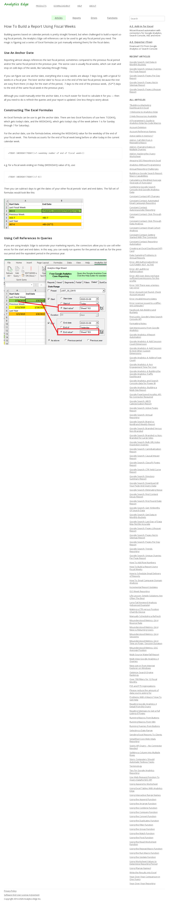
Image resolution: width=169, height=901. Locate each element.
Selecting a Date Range (141, 730)
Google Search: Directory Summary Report (142, 477)
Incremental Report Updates (144, 587)
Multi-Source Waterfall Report (144, 654)
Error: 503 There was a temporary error (144, 286)
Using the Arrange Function (143, 803)
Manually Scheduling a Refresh (145, 616)
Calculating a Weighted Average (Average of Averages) (145, 181)
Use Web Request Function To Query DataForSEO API (144, 778)
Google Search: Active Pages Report (144, 409)
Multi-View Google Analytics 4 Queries (144, 660)
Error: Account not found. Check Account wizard (145, 293)
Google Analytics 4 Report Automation (142, 336)
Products (41, 5)
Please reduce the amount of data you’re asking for (144, 691)
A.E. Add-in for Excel (141, 26)
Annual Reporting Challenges (144, 168)
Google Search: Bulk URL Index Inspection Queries (145, 443)
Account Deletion (138, 127)
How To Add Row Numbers (143, 562)
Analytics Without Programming (145, 164)
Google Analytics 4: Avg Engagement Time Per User (143, 366)
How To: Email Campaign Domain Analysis (146, 582)
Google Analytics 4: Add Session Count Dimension (145, 342)
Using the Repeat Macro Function (146, 848)
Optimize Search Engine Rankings (141, 674)
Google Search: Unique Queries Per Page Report (145, 70)
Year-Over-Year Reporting (142, 883)
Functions (112, 17)
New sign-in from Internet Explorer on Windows (142, 667)
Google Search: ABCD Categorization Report (141, 402)
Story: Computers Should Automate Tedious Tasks (142, 760)
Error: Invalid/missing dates (143, 298)
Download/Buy (62, 5)
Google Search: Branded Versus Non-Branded (146, 430)
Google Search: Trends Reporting (141, 550)
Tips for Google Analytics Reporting (142, 772)
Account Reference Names (143, 131)
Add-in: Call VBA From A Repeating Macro (141, 141)
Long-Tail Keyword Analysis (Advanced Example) (143, 604)
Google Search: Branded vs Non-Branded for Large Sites (146, 436)
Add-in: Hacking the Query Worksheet (142, 155)
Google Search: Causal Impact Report (144, 457)
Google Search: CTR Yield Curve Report (145, 471)
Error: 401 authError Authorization (139, 270)
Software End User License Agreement (21, 895)
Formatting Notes (138, 323)
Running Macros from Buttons (144, 717)
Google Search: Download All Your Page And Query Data (144, 484)
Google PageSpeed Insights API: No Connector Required (145, 396)
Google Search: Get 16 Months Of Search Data (145, 509)
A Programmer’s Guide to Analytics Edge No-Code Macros (145, 122)
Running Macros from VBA (142, 721)
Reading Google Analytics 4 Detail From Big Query (143, 705)
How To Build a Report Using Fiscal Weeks (144, 568)
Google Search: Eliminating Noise (146, 489)
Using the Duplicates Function (144, 820)
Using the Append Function (143, 799)
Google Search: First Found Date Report (146, 502)
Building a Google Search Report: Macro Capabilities (146, 174)
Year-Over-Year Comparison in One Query (145, 878)
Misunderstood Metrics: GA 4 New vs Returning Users (144, 628)
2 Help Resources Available (143, 116)
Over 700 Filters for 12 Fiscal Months (143, 680)
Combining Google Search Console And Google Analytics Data (144, 189)
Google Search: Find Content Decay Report (144, 495)
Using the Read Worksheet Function (143, 843)
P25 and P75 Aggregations (142, 685)
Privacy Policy (10, 891)
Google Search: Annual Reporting (141, 416)
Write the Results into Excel (143, 872)
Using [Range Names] (140, 868)
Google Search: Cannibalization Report (145, 450)
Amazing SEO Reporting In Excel (145, 160)
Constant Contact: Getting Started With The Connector (143, 236)
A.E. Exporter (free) (141, 42)
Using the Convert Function (143, 816)
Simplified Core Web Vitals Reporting (143, 740)
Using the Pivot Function (141, 837)
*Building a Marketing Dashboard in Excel (140, 106)
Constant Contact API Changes (145, 196)
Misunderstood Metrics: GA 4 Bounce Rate (144, 621)
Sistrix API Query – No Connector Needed (146, 747)
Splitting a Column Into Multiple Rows (145, 754)
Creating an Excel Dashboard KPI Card (146, 249)
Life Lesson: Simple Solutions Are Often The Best (146, 597)
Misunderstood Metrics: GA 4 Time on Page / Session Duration (146, 642)
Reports (76, 17)
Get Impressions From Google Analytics (144, 329)
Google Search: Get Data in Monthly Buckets (143, 63)
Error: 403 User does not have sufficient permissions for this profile (144, 278)
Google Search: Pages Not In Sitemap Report (144, 84)
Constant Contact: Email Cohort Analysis (145, 229)
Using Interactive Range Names (145, 795)
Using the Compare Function (144, 812)
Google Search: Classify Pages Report (145, 464)
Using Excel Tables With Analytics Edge (146, 789)
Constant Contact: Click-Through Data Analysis (145, 222)
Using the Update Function (143, 857)
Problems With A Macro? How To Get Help (146, 698)
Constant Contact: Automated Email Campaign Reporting (144, 202)
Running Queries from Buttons (145, 726)
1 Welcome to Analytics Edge (144, 111)
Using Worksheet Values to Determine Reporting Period (143, 863)
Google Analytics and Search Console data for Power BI (144, 382)
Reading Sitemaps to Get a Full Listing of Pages (145, 712)
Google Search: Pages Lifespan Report (145, 90)
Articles (59, 17)
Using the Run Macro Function (144, 852)
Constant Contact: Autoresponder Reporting (142, 209)
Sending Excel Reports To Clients (146, 734)
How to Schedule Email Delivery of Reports (145, 575)
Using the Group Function (142, 829)
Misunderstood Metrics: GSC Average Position (144, 649)
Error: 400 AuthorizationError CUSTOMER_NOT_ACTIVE (144, 263)
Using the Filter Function (141, 824)
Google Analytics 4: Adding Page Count (145, 359)
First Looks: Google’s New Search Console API (146, 318)
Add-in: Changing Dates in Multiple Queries (142, 148)
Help (79, 5)
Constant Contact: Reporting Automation (143, 243)
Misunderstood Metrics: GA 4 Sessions (144, 635)
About (92, 5)
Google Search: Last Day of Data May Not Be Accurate (146, 523)
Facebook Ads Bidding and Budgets (143, 311)
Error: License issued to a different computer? (145, 304)
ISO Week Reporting (140, 591)
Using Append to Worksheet (144, 783)
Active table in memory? (141, 135)
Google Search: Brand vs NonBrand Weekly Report (142, 423)
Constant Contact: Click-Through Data (145, 215)
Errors (94, 17)
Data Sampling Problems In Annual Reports (143, 256)
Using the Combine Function (143, 807)
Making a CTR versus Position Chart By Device (144, 610)
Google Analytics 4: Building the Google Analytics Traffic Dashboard (145, 374)
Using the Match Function (142, 833)
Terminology (136, 766)
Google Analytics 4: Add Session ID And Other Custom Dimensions (145, 351)
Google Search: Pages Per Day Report (145, 77)
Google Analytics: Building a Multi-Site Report (143, 389)
